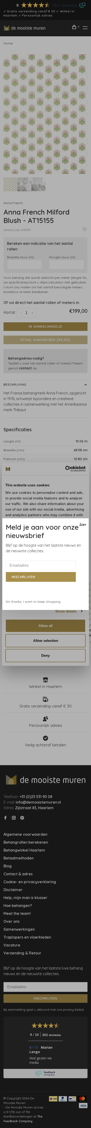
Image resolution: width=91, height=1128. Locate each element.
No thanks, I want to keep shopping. (33, 601)
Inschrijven (23, 577)
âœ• (82, 525)
